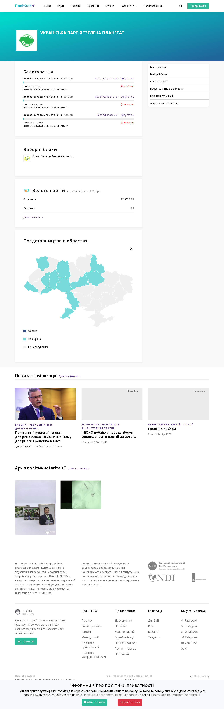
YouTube (190, 643)
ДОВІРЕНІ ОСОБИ (27, 428)
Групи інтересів (125, 648)
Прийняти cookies (94, 702)
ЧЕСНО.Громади (126, 643)
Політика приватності (90, 645)
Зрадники (93, 6)
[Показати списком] (131, 248)
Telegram (191, 637)
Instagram (191, 626)
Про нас (87, 620)
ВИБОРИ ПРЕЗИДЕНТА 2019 (34, 424)
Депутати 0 (127, 78)
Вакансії (153, 632)
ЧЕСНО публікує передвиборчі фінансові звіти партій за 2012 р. (109, 434)
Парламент (128, 6)
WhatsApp (191, 632)
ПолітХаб (121, 626)
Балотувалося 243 (106, 96)
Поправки (122, 654)
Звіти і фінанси (92, 626)
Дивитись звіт (32, 217)
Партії (60, 6)
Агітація (109, 6)
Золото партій (125, 632)
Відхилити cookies (130, 702)
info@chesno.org (199, 676)
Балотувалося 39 (107, 115)
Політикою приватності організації (175, 695)
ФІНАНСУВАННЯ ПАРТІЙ (98, 428)
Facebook (190, 620)
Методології (90, 637)
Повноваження (153, 6)
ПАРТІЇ (188, 424)
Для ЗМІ (153, 620)
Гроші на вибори (162, 429)
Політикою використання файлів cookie (110, 695)
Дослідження (123, 620)
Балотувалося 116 (106, 78)
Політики (76, 6)
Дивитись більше (68, 376)
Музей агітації (124, 637)
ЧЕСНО (47, 6)
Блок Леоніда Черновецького (53, 156)
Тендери (154, 637)
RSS (150, 626)
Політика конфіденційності (94, 655)
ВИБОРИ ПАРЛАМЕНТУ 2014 (101, 424)
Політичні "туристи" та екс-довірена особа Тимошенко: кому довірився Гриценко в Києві (43, 436)
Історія (86, 632)
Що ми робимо (125, 610)
